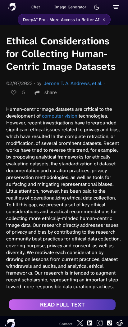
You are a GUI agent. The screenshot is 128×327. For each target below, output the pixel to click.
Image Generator (70, 7)
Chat (35, 7)
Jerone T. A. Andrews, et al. (73, 83)
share (50, 92)
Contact (65, 323)
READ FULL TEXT (62, 304)
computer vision (59, 116)
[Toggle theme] (97, 7)
